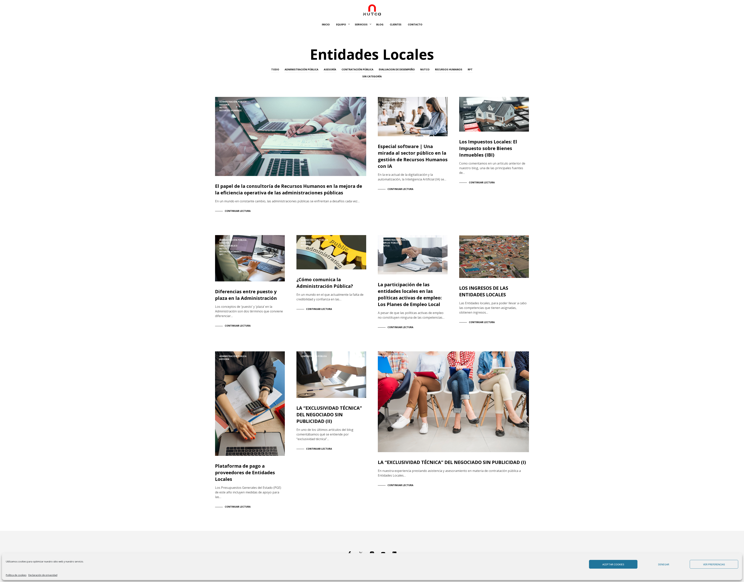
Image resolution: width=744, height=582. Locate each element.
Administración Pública (301, 69)
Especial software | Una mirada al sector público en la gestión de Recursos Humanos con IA (413, 156)
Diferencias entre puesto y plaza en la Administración (246, 294)
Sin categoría (372, 76)
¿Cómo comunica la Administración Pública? (324, 282)
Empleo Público (228, 245)
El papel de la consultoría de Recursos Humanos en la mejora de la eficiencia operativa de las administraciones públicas (288, 189)
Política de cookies (16, 575)
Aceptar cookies (613, 564)
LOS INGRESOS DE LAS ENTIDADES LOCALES (483, 291)
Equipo (341, 24)
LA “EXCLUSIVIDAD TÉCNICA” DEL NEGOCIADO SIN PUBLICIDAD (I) (452, 462)
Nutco (425, 69)
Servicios (361, 24)
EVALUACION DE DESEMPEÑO (397, 69)
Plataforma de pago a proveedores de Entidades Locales (245, 472)
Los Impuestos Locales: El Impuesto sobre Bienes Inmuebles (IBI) (488, 148)
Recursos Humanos (448, 69)
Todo (275, 69)
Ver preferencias (714, 564)
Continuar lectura (238, 211)
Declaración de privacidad (42, 575)
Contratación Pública (357, 69)
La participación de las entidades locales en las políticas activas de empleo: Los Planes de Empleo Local (410, 294)
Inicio (326, 24)
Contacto (415, 24)
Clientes (395, 24)
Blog (379, 24)
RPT (470, 69)
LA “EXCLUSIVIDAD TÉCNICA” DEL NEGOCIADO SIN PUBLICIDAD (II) (329, 414)
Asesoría (330, 69)
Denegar (663, 564)
